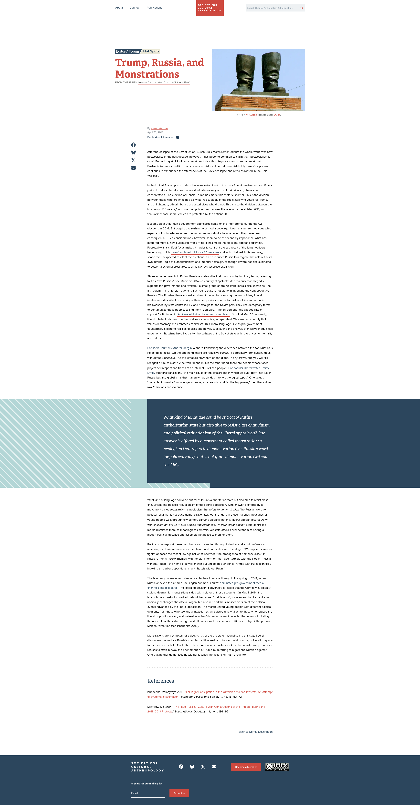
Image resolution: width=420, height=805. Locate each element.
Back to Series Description (256, 732)
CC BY (277, 114)
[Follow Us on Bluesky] (192, 767)
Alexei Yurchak (159, 128)
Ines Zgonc (251, 114)
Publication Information (160, 137)
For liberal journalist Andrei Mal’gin (169, 348)
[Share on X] (133, 160)
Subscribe (179, 793)
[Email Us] (214, 767)
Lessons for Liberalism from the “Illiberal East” (164, 82)
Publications (154, 7)
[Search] (302, 7)
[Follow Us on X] (203, 767)
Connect (134, 7)
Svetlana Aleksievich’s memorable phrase (203, 314)
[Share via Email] (133, 168)
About (119, 7)
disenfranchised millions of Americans (195, 252)
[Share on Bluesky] (133, 152)
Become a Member (246, 767)
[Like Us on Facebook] (181, 767)
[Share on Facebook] (133, 145)
